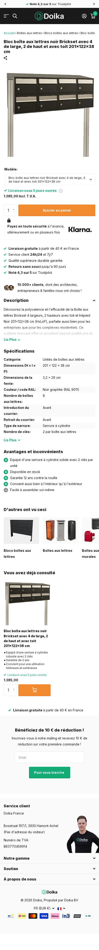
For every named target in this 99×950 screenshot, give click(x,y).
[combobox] (50, 179)
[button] (5, 4)
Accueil (9, 33)
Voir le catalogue (6, 16)
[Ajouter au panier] (34, 690)
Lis (10, 339)
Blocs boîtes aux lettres (61, 33)
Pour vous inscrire (49, 772)
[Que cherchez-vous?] (15, 16)
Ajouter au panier (57, 210)
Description (16, 300)
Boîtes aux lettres (29, 33)
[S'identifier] (84, 16)
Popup (61, 191)
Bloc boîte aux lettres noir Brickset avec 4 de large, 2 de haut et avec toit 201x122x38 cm (26, 638)
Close (49, 858)
